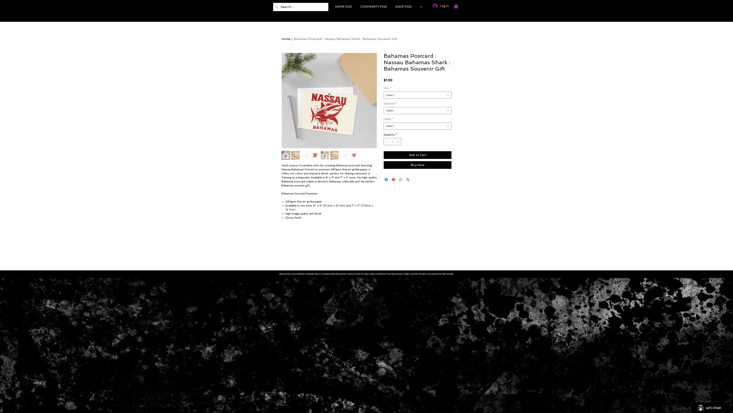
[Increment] (398, 141)
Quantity (390, 103)
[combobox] (417, 95)
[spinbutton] (392, 141)
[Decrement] (386, 141)
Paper (388, 118)
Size (387, 87)
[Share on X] (408, 179)
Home (286, 39)
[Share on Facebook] (386, 179)
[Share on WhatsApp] (400, 179)
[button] (456, 5)
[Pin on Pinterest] (393, 179)
